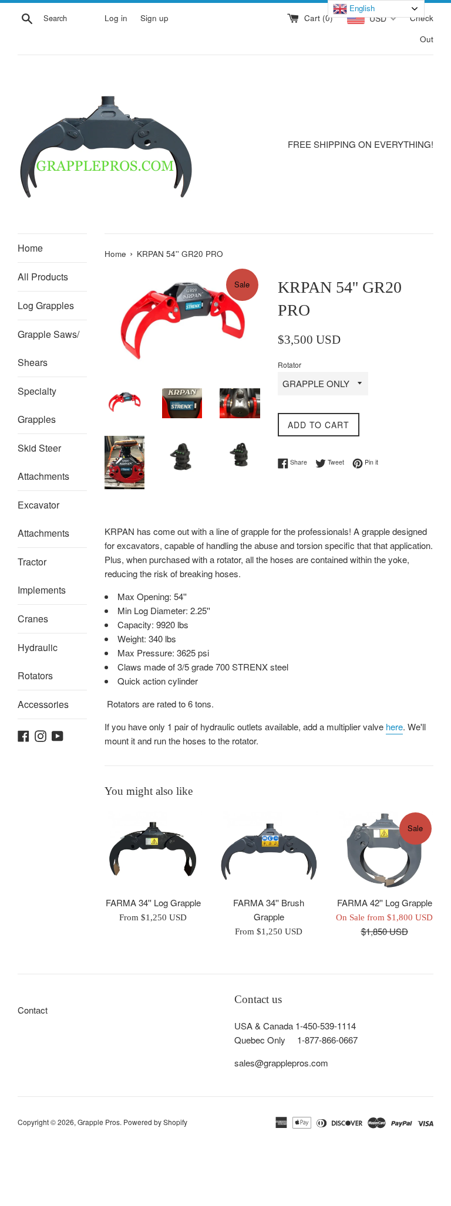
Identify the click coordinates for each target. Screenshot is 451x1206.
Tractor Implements (42, 576)
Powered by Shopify (155, 1122)
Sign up (154, 17)
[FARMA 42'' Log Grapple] (384, 850)
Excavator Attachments (43, 519)
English (361, 7)
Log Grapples (46, 305)
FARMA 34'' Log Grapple (153, 902)
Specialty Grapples (37, 405)
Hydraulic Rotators (38, 661)
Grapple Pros (99, 1122)
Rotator (289, 365)
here (394, 726)
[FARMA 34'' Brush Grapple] (269, 850)
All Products (43, 276)
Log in (116, 17)
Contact (33, 1010)
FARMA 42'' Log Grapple (384, 902)
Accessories (43, 704)
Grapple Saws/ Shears (48, 348)
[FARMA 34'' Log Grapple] (154, 850)
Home (30, 248)
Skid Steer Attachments (43, 462)
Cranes (33, 618)
